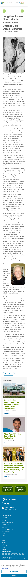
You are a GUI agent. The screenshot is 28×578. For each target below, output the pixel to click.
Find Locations (5, 513)
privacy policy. (5, 568)
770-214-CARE (12, 509)
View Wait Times (5, 524)
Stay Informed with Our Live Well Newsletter (7, 489)
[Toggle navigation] (26, 2)
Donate (3, 540)
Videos (3, 547)
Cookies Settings (14, 571)
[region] (14, 569)
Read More (6, 413)
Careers (3, 535)
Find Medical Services (6, 515)
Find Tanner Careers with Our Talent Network (20, 489)
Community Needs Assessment (9, 538)
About (3, 533)
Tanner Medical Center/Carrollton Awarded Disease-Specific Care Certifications (11, 404)
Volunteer (4, 549)
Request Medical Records (7, 522)
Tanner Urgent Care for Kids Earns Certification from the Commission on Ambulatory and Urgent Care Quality (14, 467)
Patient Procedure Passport (8, 519)
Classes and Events (6, 537)
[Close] (26, 562)
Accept (14, 575)
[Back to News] (4, 11)
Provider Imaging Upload (7, 529)
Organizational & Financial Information (10, 544)
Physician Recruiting (6, 545)
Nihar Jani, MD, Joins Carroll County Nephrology (12, 436)
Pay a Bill (4, 520)
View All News (8, 374)
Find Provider (5, 517)
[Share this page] (22, 11)
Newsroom (4, 542)
